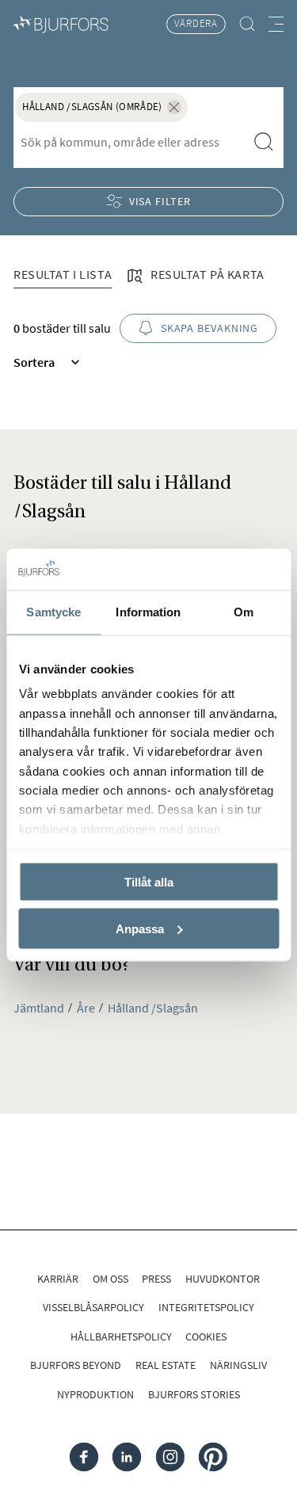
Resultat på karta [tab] (206, 274)
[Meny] (276, 24)
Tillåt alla (148, 881)
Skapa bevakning (209, 328)
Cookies (206, 1336)
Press (156, 1279)
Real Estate (165, 1365)
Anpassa (140, 928)
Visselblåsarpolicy (93, 1307)
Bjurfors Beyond (75, 1365)
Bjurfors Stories (194, 1394)
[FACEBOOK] (84, 1457)
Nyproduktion (95, 1394)
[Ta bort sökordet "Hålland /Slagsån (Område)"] (174, 107)
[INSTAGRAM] (170, 1457)
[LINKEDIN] (127, 1457)
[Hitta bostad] (246, 24)
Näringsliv (238, 1365)
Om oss (110, 1279)
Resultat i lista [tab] (62, 274)
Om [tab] (243, 612)
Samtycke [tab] (53, 612)
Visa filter (160, 201)
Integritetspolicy (206, 1307)
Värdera (196, 23)
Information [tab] (148, 612)
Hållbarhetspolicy (121, 1336)
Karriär (57, 1279)
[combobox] (130, 142)
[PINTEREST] (213, 1457)
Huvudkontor (222, 1279)
